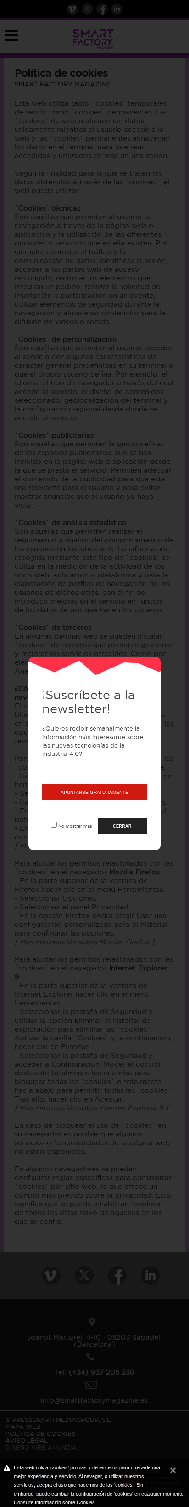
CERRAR (122, 825)
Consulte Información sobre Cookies (54, 1502)
